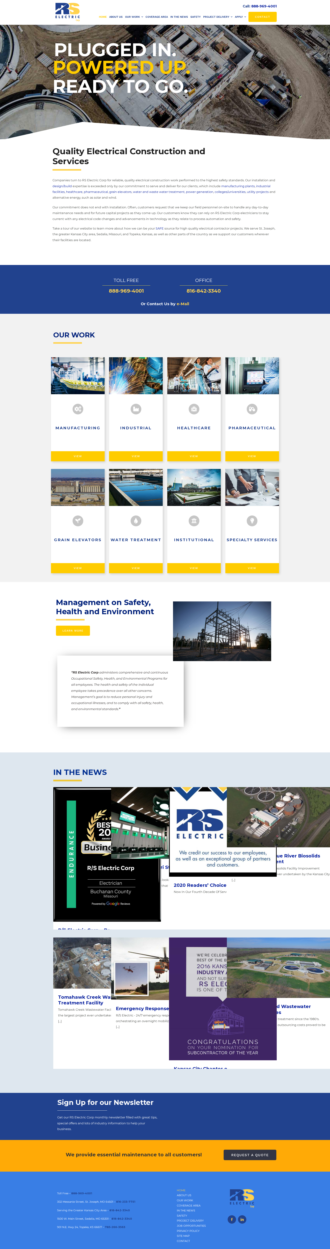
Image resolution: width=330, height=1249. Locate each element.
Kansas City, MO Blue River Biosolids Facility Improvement (281, 814)
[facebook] (232, 1219)
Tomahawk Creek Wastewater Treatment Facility (107, 959)
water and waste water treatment (159, 192)
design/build (62, 186)
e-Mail (183, 304)
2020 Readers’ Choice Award (223, 828)
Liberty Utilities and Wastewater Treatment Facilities (281, 964)
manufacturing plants (238, 186)
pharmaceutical (96, 192)
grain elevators (120, 192)
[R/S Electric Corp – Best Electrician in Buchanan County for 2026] (107, 854)
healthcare (74, 192)
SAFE (160, 228)
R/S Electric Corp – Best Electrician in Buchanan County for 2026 (107, 849)
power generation (199, 192)
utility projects (258, 192)
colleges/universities (230, 192)
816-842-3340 (204, 291)
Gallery (223, 995)
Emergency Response (165, 965)
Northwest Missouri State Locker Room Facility (165, 819)
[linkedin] (242, 1219)
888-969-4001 (264, 6)
